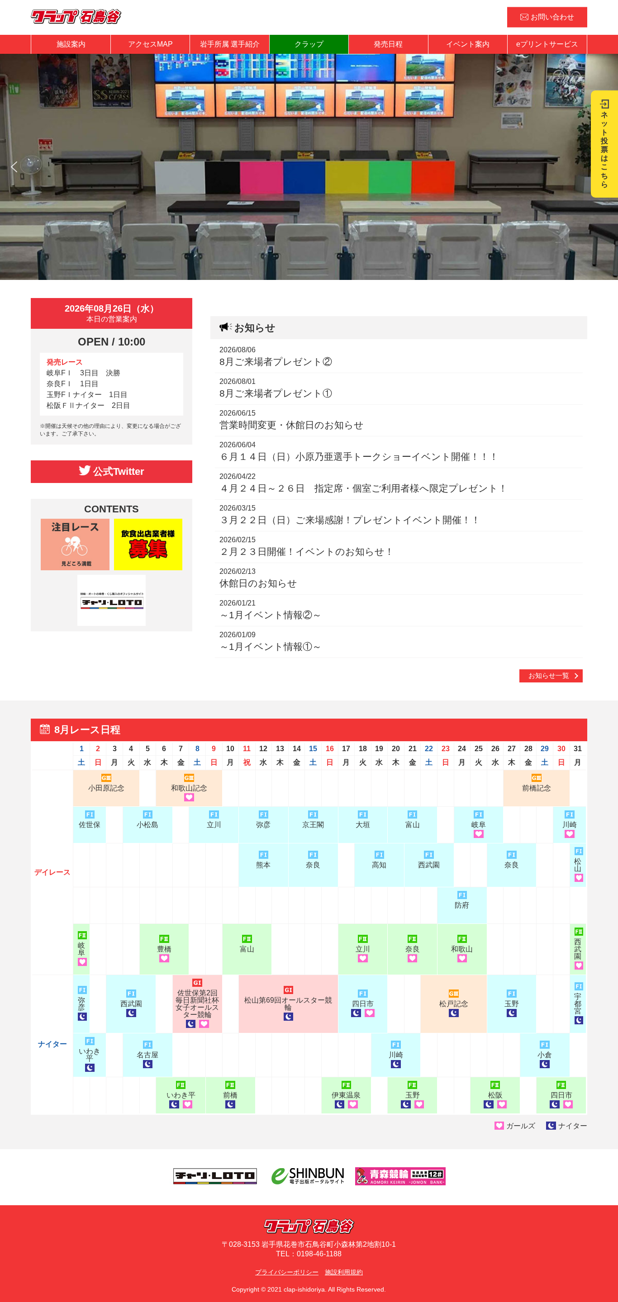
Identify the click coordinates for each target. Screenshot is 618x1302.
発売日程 (388, 44)
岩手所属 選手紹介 (230, 44)
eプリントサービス (547, 44)
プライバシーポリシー (287, 1272)
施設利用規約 (344, 1272)
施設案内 (71, 44)
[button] (14, 167)
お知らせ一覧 (548, 675)
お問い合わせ (552, 17)
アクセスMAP (150, 44)
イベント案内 (468, 44)
